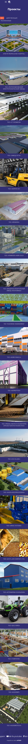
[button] (14, 38)
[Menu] (6, 2)
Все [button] (2, 18)
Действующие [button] (11, 18)
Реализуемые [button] (6, 20)
